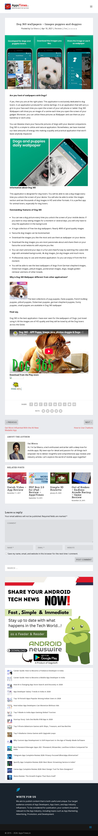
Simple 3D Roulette (57, 488)
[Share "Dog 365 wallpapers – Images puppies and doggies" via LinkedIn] (55, 404)
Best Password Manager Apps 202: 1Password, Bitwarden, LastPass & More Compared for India (51, 748)
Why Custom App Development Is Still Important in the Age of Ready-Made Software (49, 740)
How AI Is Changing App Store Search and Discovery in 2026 (38, 684)
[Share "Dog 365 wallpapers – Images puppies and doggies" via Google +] (40, 404)
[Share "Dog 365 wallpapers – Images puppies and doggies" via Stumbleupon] (64, 404)
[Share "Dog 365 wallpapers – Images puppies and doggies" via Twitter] (36, 404)
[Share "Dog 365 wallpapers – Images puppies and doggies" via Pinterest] (50, 404)
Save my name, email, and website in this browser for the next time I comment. (43, 553)
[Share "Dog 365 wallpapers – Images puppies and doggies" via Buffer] (59, 404)
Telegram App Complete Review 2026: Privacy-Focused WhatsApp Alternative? (46, 755)
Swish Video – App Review (16, 488)
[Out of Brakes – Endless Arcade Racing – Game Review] (81, 478)
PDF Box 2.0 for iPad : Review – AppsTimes (36, 490)
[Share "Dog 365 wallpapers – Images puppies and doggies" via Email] (69, 404)
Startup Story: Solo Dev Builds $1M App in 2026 (33, 719)
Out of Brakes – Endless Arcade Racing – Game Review (81, 492)
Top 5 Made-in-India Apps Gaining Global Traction (35, 712)
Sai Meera (35, 28)
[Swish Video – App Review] (16, 478)
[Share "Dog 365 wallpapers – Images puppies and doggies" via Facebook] (31, 404)
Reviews (58, 28)
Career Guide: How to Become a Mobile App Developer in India (39, 677)
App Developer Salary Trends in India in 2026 (32, 691)
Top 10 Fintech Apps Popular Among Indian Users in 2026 (37, 698)
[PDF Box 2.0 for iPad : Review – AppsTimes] (38, 478)
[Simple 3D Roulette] (59, 478)
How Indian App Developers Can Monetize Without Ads (36, 705)
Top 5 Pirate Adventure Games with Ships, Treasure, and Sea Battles (42, 726)
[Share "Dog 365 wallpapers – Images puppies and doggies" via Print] (74, 404)
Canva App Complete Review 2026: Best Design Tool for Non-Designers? (43, 769)
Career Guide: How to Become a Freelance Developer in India (39, 671)
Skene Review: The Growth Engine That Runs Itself (35, 776)
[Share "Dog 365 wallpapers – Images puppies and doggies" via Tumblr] (45, 404)
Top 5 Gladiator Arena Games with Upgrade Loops (35, 733)
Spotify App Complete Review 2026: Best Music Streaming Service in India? (44, 762)
